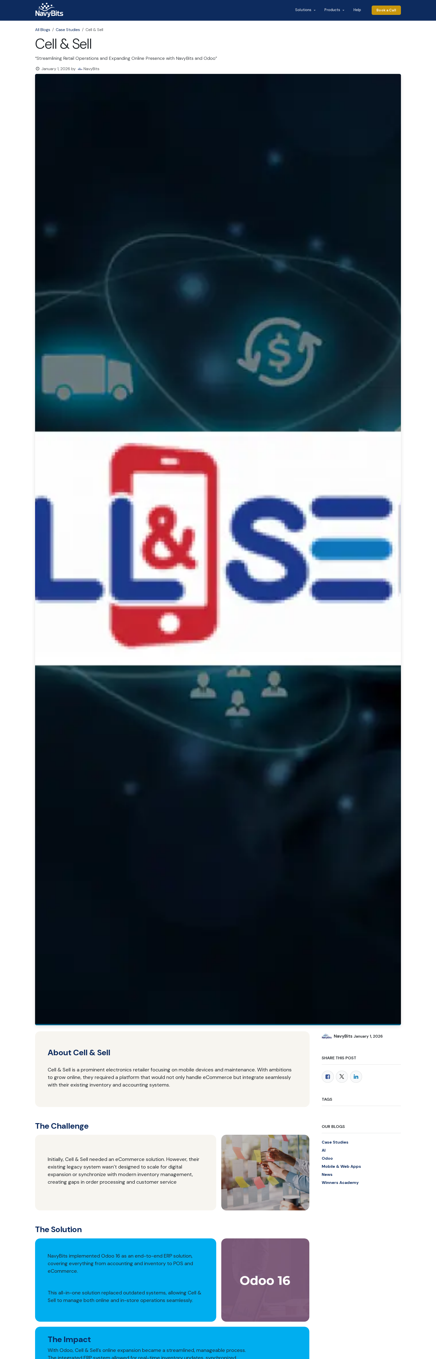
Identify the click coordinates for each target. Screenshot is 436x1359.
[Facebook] (328, 1077)
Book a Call (386, 10)
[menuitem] (305, 10)
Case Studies (68, 29)
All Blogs (42, 29)
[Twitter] (342, 1077)
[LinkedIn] (356, 1077)
